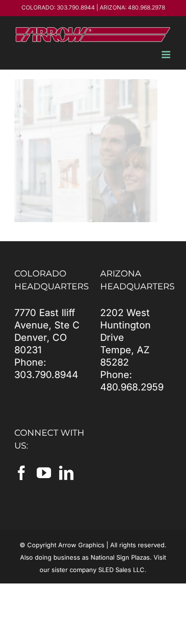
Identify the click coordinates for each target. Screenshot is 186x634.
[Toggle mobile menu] (167, 55)
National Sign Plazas (120, 557)
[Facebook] (21, 473)
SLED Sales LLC (121, 569)
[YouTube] (44, 473)
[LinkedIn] (66, 473)
